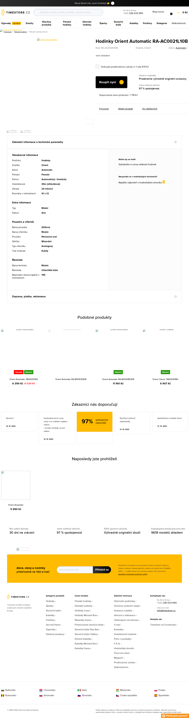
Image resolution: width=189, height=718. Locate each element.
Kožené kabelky (83, 639)
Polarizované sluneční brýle (89, 624)
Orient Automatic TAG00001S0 (24, 379)
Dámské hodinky (83, 606)
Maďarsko (125, 690)
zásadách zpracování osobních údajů (132, 574)
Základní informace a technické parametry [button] (37, 142)
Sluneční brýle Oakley (86, 634)
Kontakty (118, 629)
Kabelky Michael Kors (86, 643)
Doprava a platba (123, 610)
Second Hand (53, 624)
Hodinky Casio (82, 610)
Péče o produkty (122, 639)
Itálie (84, 690)
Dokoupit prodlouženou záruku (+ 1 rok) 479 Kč (133, 66)
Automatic (181, 48)
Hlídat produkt (125, 108)
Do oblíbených (149, 108)
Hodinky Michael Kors (86, 615)
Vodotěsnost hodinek (125, 634)
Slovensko (49, 695)
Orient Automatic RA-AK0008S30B (118, 379)
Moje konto (158, 11)
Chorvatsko (49, 690)
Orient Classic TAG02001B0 (165, 379)
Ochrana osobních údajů (127, 606)
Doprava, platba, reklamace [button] (29, 296)
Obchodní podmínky (124, 601)
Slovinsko (87, 695)
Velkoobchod (121, 667)
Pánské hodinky (83, 601)
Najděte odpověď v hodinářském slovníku (140, 182)
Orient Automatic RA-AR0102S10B (70, 379)
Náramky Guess (83, 620)
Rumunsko (10, 695)
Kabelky (50, 615)
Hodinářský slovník (123, 648)
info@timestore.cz (166, 610)
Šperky (49, 606)
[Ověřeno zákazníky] (11, 30)
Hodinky (50, 601)
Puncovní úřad (121, 653)
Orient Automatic (15, 504)
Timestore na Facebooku (163, 624)
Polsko (161, 690)
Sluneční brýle (53, 610)
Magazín (118, 657)
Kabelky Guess (82, 648)
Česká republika (128, 695)
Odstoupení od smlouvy (126, 620)
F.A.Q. (117, 643)
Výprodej (50, 629)
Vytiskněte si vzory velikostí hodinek (137, 164)
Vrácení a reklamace (124, 615)
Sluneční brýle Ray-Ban (87, 629)
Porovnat (104, 108)
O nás (117, 624)
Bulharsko (10, 690)
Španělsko (163, 695)
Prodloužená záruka (124, 662)
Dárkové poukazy (55, 634)
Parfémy (50, 620)
